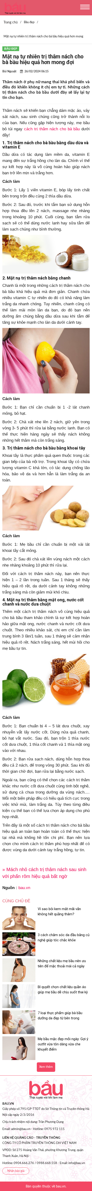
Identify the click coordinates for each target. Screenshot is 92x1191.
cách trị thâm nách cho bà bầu (52, 129)
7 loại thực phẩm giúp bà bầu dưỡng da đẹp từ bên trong (60, 1015)
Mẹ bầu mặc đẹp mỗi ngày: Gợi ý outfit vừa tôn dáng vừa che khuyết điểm (63, 1044)
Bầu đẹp (10, 48)
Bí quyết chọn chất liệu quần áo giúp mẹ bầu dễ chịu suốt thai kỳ (63, 989)
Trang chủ (11, 22)
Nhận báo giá (15, 1171)
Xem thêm (46, 1067)
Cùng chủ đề (16, 901)
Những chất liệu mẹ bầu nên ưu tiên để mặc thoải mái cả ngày (62, 963)
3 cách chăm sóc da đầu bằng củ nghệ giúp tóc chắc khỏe (63, 937)
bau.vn (24, 888)
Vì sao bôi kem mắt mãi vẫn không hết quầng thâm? (59, 911)
